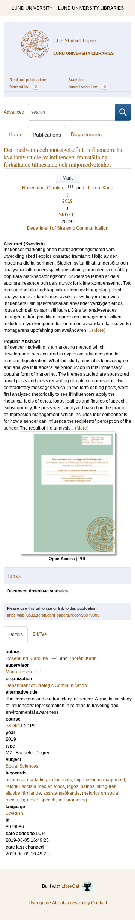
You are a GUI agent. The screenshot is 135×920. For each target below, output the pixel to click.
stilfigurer (106, 786)
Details (16, 634)
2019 (67, 201)
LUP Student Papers (74, 40)
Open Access (62, 558)
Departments (86, 134)
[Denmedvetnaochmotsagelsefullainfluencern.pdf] (67, 552)
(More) (98, 330)
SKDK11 (67, 214)
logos (72, 786)
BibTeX (40, 634)
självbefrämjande (23, 793)
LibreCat (71, 886)
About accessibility (71, 902)
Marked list (23, 86)
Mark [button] (68, 178)
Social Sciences (22, 766)
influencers (61, 779)
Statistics (76, 79)
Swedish (14, 813)
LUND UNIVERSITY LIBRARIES (91, 8)
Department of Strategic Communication (67, 228)
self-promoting (72, 800)
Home (16, 134)
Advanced (14, 112)
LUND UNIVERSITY (32, 8)
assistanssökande (61, 793)
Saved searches (87, 86)
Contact (99, 902)
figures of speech (38, 800)
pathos (87, 786)
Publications (47, 135)
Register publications (28, 79)
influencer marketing (26, 779)
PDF (82, 558)
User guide (39, 902)
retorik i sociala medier (28, 786)
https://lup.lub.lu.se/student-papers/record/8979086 (53, 615)
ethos (59, 786)
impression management (99, 779)
